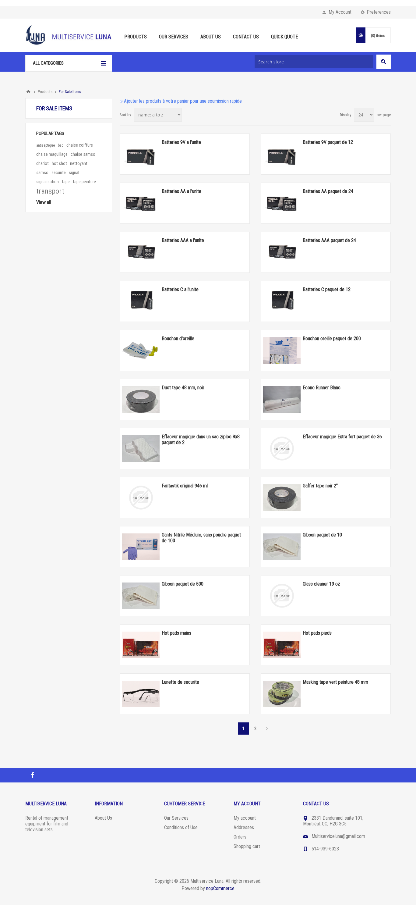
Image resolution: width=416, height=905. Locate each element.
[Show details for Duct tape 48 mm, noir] (141, 399)
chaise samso (83, 154)
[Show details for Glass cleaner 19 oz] (282, 596)
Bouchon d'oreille (178, 338)
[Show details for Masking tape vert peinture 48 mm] (282, 694)
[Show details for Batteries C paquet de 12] (282, 301)
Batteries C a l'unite (180, 289)
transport (50, 191)
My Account (340, 12)
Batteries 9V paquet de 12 (328, 142)
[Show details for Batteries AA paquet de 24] (282, 203)
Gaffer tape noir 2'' (320, 486)
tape (66, 181)
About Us (103, 818)
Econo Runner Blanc (321, 387)
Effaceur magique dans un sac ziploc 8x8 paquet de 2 (201, 439)
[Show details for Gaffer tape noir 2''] (282, 497)
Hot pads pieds (317, 633)
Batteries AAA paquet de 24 (329, 240)
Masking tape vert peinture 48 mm (335, 682)
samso (42, 172)
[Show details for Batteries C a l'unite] (141, 301)
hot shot (59, 163)
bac (60, 145)
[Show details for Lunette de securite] (141, 694)
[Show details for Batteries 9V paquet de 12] (282, 154)
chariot (42, 163)
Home (28, 92)
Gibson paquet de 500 (182, 584)
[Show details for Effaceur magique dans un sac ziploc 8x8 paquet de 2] (141, 448)
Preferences (379, 12)
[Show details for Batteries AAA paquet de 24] (282, 252)
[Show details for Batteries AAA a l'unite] (141, 252)
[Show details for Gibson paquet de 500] (141, 596)
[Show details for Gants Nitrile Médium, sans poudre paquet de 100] (141, 546)
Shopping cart (247, 846)
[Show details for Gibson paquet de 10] (282, 546)
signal (74, 172)
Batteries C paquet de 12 (327, 289)
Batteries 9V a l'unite (181, 142)
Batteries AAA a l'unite (183, 240)
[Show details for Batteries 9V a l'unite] (141, 154)
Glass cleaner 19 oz (321, 584)
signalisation (47, 181)
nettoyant (78, 163)
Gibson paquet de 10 (322, 535)
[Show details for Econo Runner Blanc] (282, 399)
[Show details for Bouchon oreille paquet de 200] (282, 350)
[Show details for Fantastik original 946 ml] (141, 497)
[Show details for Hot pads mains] (141, 645)
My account (245, 818)
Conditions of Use (181, 827)
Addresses (244, 827)
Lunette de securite (180, 682)
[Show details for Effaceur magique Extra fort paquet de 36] (282, 448)
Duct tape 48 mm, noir (183, 387)
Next (267, 728)
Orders (240, 837)
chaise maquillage (52, 154)
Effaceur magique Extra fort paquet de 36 (342, 437)
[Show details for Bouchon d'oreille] (141, 350)
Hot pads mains (176, 633)
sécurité (58, 172)
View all (43, 202)
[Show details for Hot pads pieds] (282, 645)
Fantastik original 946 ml (185, 486)
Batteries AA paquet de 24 (328, 191)
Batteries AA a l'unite (181, 191)
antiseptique (45, 145)
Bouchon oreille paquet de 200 (332, 338)
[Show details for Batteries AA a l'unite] (141, 203)
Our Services (176, 818)
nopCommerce (220, 888)
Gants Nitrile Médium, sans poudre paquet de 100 (201, 537)
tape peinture (84, 181)
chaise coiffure (79, 145)
